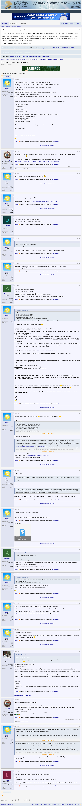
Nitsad (3, 64)
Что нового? (13, 23)
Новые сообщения (5, 26)
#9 (79, 307)
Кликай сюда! (55, 141)
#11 (79, 470)
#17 (79, 651)
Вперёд (7, 76)
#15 (79, 603)
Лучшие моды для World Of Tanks (22, 695)
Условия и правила (45, 804)
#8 (79, 285)
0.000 (11, 96)
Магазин (23, 23)
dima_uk (7, 225)
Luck (7, 780)
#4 (79, 195)
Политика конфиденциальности (59, 804)
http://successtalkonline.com (23, 613)
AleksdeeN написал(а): (21, 310)
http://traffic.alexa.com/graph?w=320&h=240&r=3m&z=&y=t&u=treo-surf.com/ (36, 161)
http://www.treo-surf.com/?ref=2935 (24, 135)
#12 (79, 509)
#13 (79, 549)
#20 (79, 771)
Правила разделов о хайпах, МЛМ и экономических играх (27, 52)
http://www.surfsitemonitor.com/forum (47, 350)
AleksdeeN (7, 294)
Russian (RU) (11, 804)
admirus (7, 660)
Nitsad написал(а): (20, 553)
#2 (79, 151)
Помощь (71, 804)
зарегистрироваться (24, 43)
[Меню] (41, 11)
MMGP (4, 804)
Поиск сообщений (16, 26)
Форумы (4, 23)
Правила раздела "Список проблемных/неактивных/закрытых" (29, 56)
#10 (79, 413)
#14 (79, 574)
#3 (79, 173)
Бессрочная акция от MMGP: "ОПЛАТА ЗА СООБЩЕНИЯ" (57, 48)
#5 (79, 217)
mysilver (7, 160)
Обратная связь (36, 804)
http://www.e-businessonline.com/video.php (45, 201)
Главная (77, 804)
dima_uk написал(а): (20, 242)
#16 (79, 629)
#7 (79, 263)
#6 (79, 238)
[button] (18, 23)
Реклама (16, 141)
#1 (79, 79)
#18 (79, 700)
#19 (79, 726)
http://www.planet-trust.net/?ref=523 (47, 145)
